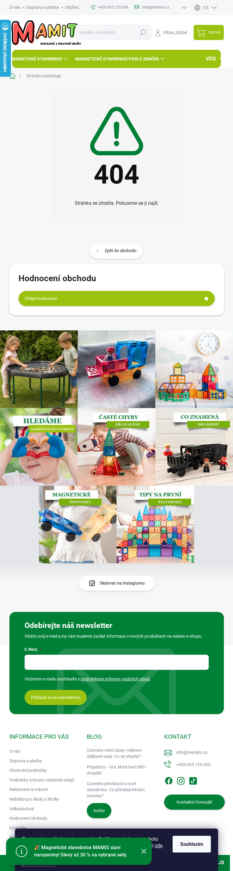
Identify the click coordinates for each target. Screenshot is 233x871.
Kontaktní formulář (194, 802)
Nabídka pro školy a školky (34, 799)
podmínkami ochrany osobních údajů (115, 679)
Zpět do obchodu (121, 250)
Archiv (99, 810)
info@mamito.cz (192, 752)
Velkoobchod (21, 808)
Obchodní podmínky (28, 770)
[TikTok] (193, 779)
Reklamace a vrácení (28, 789)
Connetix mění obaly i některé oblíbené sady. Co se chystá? (114, 753)
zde (158, 846)
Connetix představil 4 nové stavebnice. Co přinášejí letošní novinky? (115, 789)
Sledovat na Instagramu (122, 583)
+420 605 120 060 (193, 764)
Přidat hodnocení (41, 298)
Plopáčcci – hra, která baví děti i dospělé (116, 770)
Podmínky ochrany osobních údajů (41, 780)
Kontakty (18, 827)
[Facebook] (168, 779)
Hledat (143, 32)
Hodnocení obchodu (28, 818)
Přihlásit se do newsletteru (55, 697)
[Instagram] (180, 779)
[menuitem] (39, 59)
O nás (14, 7)
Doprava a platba (42, 7)
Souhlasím (191, 844)
